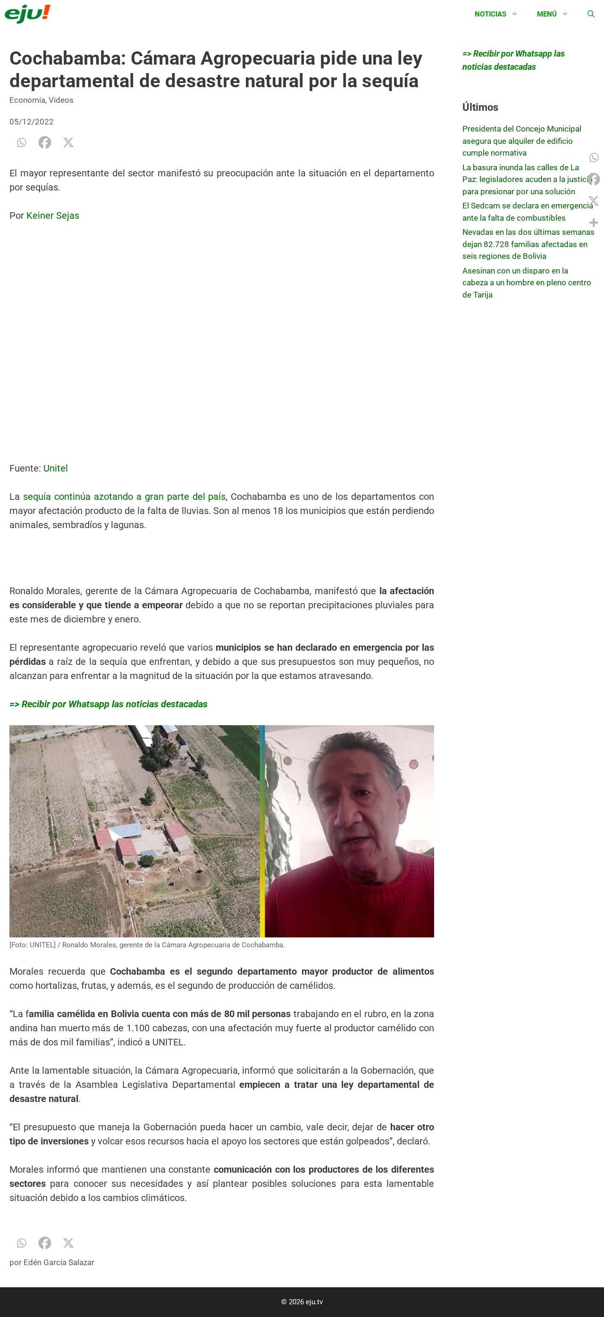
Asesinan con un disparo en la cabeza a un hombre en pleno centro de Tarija (526, 282)
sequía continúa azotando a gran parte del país (124, 496)
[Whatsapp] (21, 142)
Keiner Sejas (52, 215)
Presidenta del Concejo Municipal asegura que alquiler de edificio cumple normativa (521, 140)
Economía (27, 100)
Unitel (55, 468)
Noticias (490, 14)
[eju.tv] (30, 14)
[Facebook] (45, 142)
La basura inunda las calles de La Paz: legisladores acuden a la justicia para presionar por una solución (527, 179)
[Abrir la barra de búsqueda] (591, 14)
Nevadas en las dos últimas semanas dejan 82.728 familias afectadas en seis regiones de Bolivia (528, 244)
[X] (68, 142)
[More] (593, 222)
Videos (61, 100)
